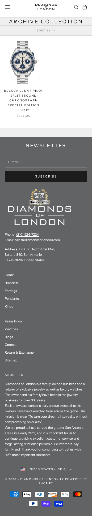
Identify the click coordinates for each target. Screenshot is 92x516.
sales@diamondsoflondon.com (37, 240)
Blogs (9, 337)
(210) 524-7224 (27, 234)
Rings (9, 306)
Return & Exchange (19, 352)
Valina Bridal (13, 321)
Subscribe (46, 176)
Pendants (12, 298)
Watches (11, 329)
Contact (11, 345)
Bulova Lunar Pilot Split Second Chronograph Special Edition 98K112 (23, 100)
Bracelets (12, 283)
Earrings (11, 291)
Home (9, 275)
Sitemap (11, 360)
